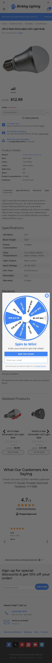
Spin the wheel (26, 354)
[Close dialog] (47, 295)
